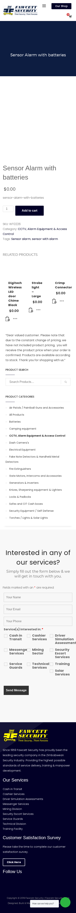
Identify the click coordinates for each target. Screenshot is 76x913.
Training (62, 664)
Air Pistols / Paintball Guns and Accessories (36, 408)
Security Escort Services (62, 653)
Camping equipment (22, 429)
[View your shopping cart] (70, 16)
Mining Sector (38, 651)
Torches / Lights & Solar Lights (28, 518)
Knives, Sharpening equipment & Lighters (35, 490)
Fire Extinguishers (20, 469)
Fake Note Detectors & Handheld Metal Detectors (32, 459)
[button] (7, 319)
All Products (16, 415)
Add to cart (29, 210)
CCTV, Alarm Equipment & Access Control (37, 436)
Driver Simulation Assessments (63, 639)
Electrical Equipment (22, 450)
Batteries (15, 422)
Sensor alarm (21, 239)
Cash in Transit (15, 637)
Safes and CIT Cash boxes (26, 504)
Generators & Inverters (24, 483)
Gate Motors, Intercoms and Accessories (35, 476)
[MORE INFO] (15, 319)
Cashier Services (39, 637)
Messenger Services (18, 651)
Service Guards (15, 665)
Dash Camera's (19, 443)
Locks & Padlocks (20, 497)
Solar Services (62, 672)
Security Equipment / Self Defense (31, 511)
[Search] (65, 382)
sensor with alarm (45, 239)
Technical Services (40, 665)
